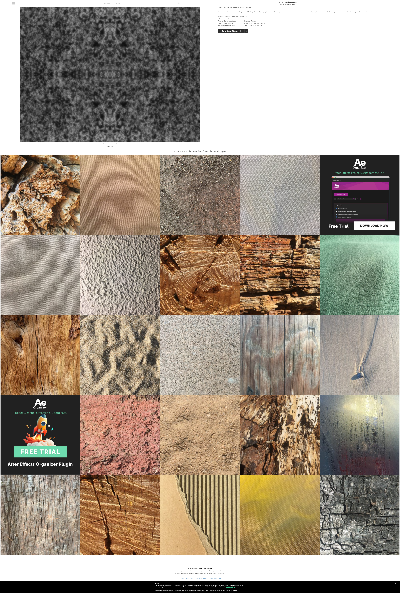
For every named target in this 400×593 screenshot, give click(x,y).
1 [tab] (104, 143)
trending (106, 3)
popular (94, 3)
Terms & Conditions (201, 578)
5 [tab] (116, 143)
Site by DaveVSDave (215, 578)
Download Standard (231, 31)
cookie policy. (230, 587)
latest (118, 3)
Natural (222, 41)
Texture (229, 41)
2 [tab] (107, 143)
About (182, 578)
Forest (235, 41)
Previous (18, 74)
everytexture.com (288, 3)
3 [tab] (110, 143)
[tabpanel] (110, 74)
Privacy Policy (190, 578)
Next (202, 74)
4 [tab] (113, 143)
